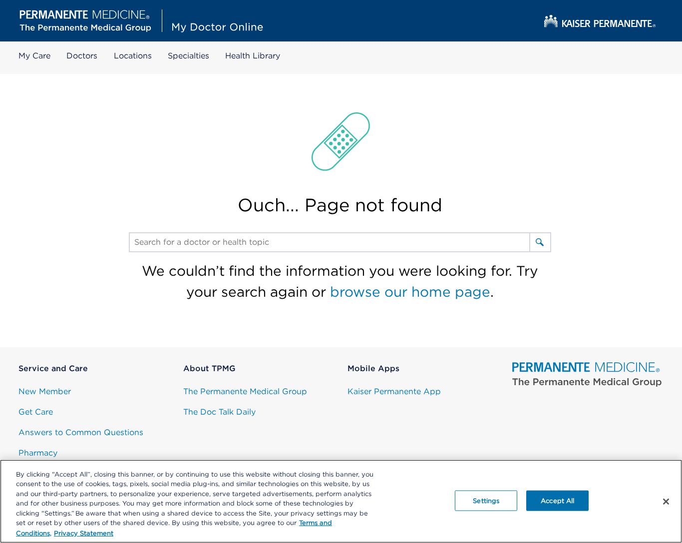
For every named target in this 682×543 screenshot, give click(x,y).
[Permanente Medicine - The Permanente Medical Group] (587, 374)
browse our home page (410, 291)
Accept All (557, 500)
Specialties (188, 55)
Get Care (35, 412)
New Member (44, 391)
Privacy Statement (83, 533)
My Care (34, 55)
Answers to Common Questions (80, 432)
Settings (486, 500)
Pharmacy (37, 453)
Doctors (81, 55)
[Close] (666, 502)
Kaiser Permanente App (394, 391)
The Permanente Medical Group (245, 391)
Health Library (252, 55)
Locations (133, 55)
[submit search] (539, 242)
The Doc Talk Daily (219, 412)
